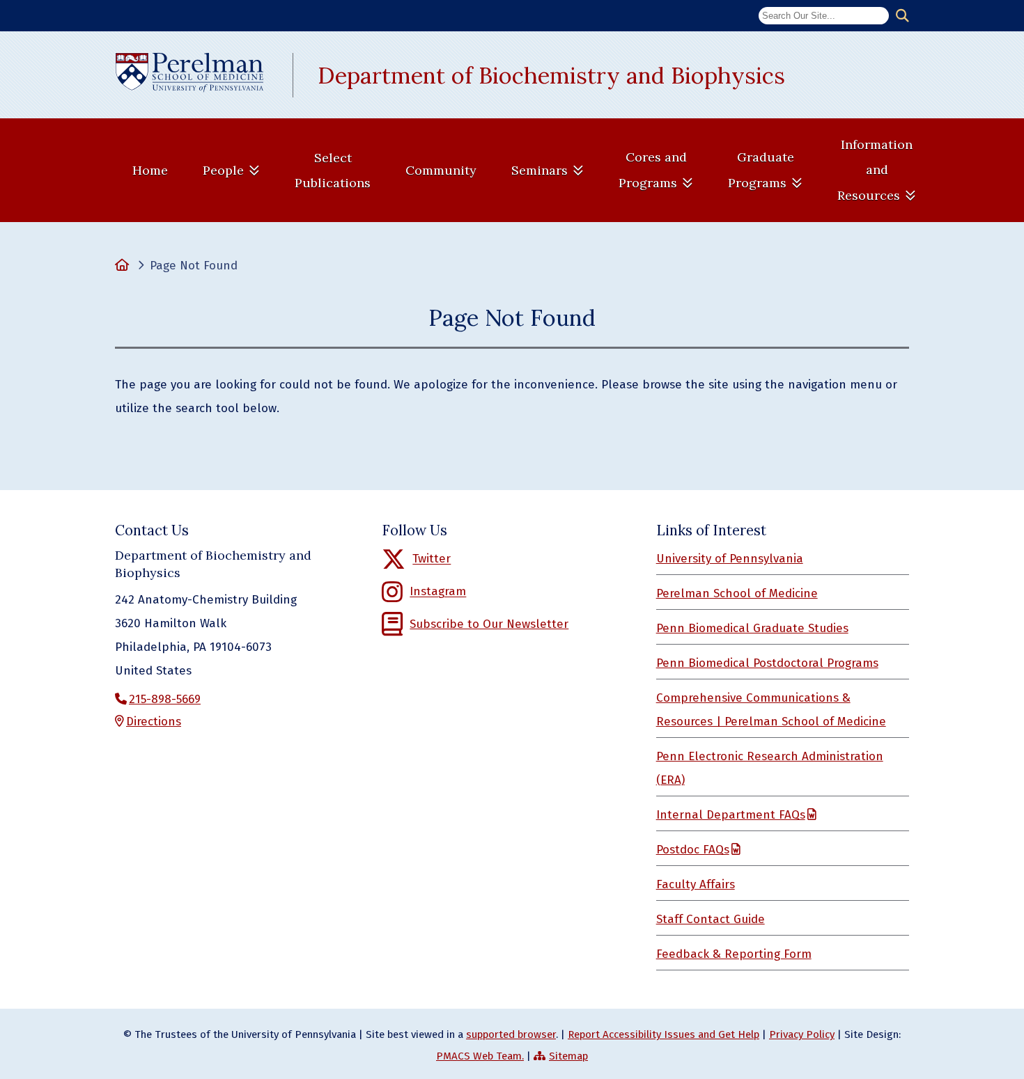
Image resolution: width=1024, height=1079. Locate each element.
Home (150, 170)
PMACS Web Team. (480, 1056)
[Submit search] (902, 16)
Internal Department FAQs (730, 815)
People (223, 170)
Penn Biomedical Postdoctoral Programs (767, 663)
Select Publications (333, 170)
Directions (153, 721)
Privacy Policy (802, 1034)
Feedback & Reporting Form (734, 954)
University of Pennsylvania (729, 558)
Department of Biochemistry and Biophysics (551, 75)
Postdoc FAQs (692, 849)
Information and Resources (875, 169)
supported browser (511, 1034)
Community (440, 170)
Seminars (539, 170)
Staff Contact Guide (710, 919)
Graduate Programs (761, 170)
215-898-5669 (165, 699)
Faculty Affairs (695, 884)
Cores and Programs (653, 170)
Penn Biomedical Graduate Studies (752, 628)
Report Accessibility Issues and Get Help (663, 1034)
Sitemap (568, 1056)
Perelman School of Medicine (737, 593)
